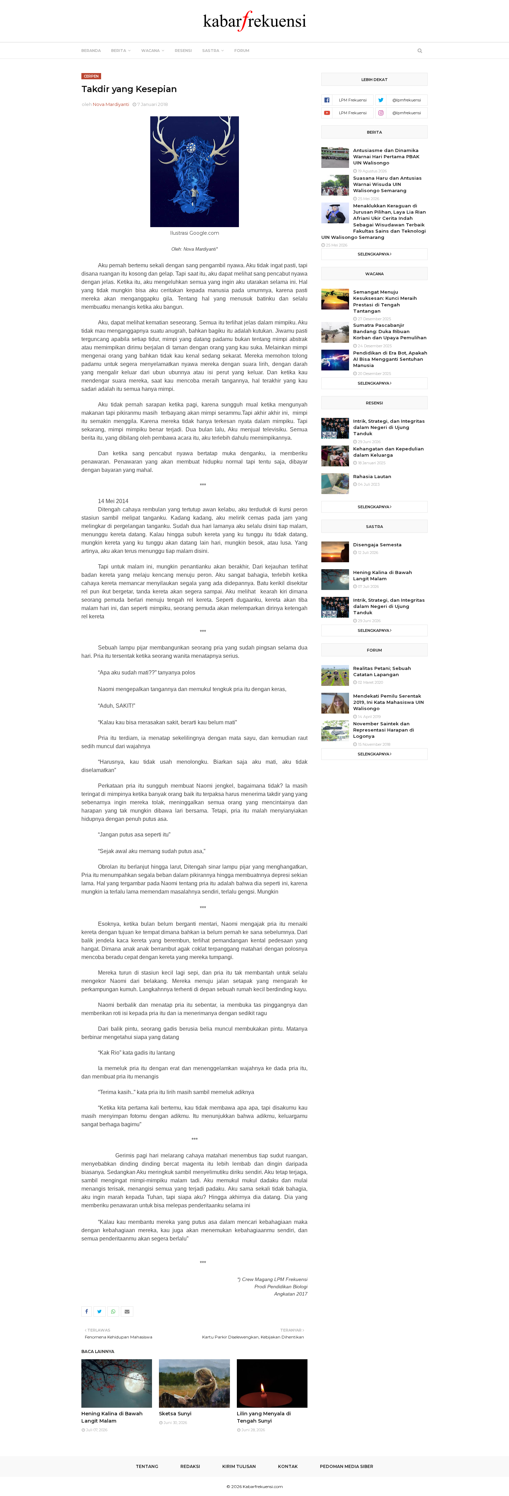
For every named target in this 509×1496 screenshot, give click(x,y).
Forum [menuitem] (241, 50)
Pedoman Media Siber (346, 1466)
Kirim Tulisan (239, 1466)
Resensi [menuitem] (183, 50)
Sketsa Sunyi (175, 1413)
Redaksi (190, 1466)
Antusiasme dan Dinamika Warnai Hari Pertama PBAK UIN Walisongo (386, 156)
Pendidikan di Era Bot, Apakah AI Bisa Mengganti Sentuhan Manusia (390, 359)
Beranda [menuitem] (91, 50)
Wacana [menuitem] (150, 50)
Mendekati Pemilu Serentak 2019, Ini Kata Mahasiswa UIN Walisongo (388, 702)
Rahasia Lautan (372, 476)
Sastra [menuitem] (210, 50)
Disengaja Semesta (377, 544)
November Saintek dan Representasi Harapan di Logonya (383, 730)
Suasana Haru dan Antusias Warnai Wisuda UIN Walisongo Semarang (387, 184)
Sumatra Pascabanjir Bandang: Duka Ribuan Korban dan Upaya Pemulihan (390, 331)
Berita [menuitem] (118, 50)
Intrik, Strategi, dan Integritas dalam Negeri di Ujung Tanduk (389, 427)
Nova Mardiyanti (111, 104)
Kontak (288, 1466)
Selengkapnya (373, 254)
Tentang (147, 1466)
